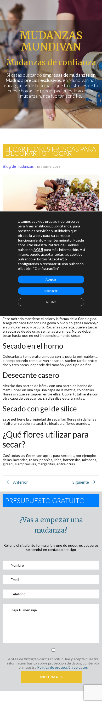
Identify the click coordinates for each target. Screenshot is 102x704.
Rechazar (51, 291)
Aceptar (51, 279)
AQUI (38, 249)
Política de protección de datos (62, 667)
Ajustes (51, 302)
